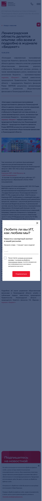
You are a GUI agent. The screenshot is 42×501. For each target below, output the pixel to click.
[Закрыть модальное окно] (37, 223)
